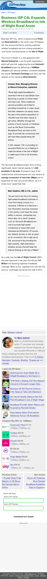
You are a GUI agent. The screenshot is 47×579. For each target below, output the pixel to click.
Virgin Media (15, 456)
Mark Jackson (23, 337)
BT (11, 448)
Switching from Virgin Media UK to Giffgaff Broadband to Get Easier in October (25, 375)
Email (5, 33)
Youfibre (13, 432)
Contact (26, 577)
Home (3, 12)
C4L (15, 38)
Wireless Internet (15, 332)
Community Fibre (17, 424)
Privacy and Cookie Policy (24, 576)
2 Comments (39, 33)
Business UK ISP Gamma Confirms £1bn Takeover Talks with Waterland (25, 390)
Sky (12, 464)
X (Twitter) (39, 356)
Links (37, 576)
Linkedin (5, 363)
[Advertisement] (23, 302)
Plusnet (13, 440)
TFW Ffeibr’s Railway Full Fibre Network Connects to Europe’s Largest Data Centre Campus (27, 383)
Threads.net (34, 360)
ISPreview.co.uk (30, 574)
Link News (13, 33)
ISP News (11, 12)
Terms (11, 576)
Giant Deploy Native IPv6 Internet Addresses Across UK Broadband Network (24, 415)
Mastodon (6, 360)
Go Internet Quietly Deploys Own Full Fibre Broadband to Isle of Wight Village (27, 398)
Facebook (16, 360)
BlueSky (24, 360)
